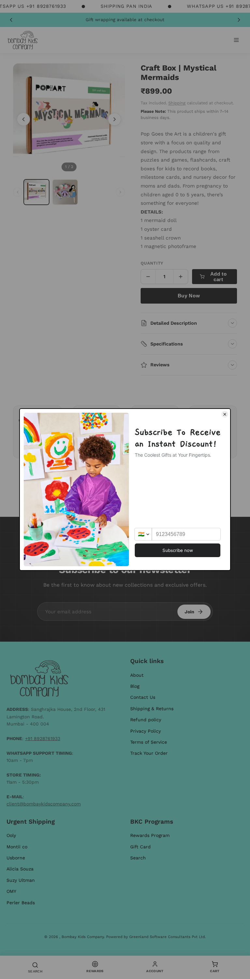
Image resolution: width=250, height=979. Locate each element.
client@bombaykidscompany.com (44, 803)
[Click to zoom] (69, 119)
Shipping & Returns (152, 708)
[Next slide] (239, 20)
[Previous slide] (11, 20)
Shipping (177, 102)
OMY (11, 891)
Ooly (11, 835)
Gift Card (140, 846)
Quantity (152, 263)
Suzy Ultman (21, 880)
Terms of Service (148, 742)
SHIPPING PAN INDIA (126, 6)
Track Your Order (149, 753)
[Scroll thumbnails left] (17, 192)
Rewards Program (150, 835)
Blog (134, 686)
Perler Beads (21, 902)
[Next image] (114, 119)
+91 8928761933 (42, 738)
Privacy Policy (145, 731)
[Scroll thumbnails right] (120, 192)
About (137, 675)
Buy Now (189, 295)
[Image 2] (65, 192)
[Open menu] (236, 40)
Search (138, 857)
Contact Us (142, 697)
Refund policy (145, 719)
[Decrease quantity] (148, 276)
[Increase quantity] (181, 276)
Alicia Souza (20, 868)
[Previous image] (23, 119)
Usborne (16, 857)
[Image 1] (36, 192)
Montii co (17, 846)
